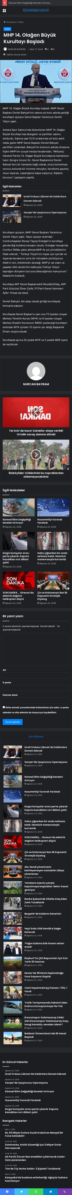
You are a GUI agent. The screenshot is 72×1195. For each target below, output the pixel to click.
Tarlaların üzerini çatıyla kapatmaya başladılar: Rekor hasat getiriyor (46, 886)
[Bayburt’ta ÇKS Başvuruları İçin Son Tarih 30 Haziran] (13, 963)
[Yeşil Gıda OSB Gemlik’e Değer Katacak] (13, 933)
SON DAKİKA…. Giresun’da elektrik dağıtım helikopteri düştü (18, 596)
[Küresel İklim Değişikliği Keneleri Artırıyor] (19, 507)
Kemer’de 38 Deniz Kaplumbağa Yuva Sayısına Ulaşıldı (43, 974)
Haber (21, 22)
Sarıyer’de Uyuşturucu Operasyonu (45, 212)
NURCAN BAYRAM (16, 49)
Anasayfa (11, 22)
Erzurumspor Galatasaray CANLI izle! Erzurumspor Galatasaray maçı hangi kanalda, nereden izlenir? (46, 1021)
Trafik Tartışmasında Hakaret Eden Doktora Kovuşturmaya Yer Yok (45, 1004)
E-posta (8, 682)
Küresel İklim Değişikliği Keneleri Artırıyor (30, 2)
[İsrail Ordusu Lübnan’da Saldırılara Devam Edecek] (12, 200)
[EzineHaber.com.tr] (36, 10)
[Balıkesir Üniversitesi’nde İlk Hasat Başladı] (13, 1038)
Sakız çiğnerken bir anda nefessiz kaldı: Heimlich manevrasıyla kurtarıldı (52, 556)
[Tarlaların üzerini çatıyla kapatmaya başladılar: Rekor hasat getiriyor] (13, 887)
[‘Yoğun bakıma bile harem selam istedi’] (13, 948)
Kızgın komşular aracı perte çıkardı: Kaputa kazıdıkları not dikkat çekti (16, 557)
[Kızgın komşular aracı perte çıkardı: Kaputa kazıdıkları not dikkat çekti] (19, 541)
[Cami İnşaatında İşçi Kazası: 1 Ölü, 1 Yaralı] (13, 992)
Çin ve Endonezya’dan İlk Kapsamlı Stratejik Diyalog (52, 596)
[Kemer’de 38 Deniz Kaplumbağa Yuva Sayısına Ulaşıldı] (13, 977)
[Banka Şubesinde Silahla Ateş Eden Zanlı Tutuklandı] (13, 903)
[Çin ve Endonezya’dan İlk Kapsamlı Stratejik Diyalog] (53, 581)
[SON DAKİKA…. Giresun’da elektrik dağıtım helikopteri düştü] (19, 581)
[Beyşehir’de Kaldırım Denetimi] (13, 918)
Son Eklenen (36, 736)
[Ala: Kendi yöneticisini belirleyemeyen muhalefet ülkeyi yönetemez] (13, 871)
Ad (5, 670)
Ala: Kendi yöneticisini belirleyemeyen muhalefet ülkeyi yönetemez (44, 870)
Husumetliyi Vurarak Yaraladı (49, 521)
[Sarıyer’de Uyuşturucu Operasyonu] (12, 216)
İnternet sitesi (10, 695)
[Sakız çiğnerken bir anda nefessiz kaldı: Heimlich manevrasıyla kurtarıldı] (53, 541)
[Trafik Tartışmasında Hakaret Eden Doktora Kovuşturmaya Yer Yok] (13, 1007)
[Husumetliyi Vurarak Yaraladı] (53, 507)
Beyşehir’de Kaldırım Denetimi (42, 913)
